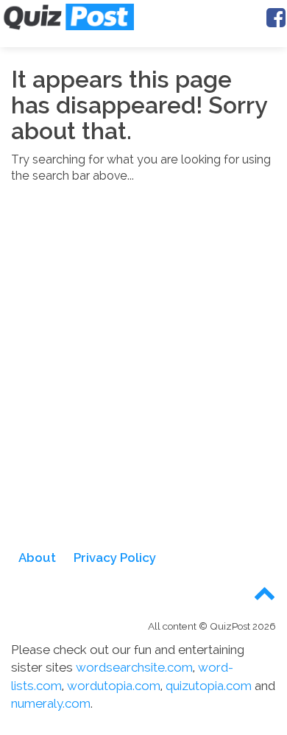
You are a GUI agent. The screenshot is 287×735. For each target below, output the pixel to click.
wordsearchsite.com (134, 667)
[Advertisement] (143, 375)
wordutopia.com (113, 685)
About (37, 557)
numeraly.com (51, 703)
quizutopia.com (209, 685)
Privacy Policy (115, 557)
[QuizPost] (67, 17)
